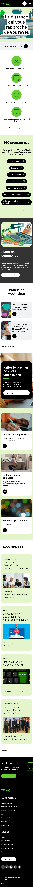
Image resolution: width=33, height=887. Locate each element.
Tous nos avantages (15, 128)
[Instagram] (15, 867)
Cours (3, 837)
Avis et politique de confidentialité (10, 877)
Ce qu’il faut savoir (9, 275)
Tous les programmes (15, 211)
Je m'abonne (7, 776)
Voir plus (4, 750)
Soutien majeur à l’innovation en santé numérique (12, 710)
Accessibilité (4, 880)
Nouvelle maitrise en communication (13, 663)
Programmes (5, 841)
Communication (15, 161)
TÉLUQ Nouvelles (7, 803)
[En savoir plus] (26, 46)
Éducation (15, 168)
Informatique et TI (15, 181)
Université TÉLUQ (6, 882)
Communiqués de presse (9, 807)
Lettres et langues (15, 188)
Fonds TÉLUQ (5, 818)
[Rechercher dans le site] (24, 3)
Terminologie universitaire (9, 852)
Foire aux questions (7, 848)
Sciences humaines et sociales (10, 202)
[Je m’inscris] (14, 314)
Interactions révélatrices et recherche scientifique (15, 565)
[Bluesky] (11, 867)
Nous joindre (7, 859)
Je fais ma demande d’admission (12, 392)
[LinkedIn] (7, 867)
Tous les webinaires (7, 346)
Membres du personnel (8, 810)
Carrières (4, 822)
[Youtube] (19, 867)
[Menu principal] (30, 3)
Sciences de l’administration (15, 195)
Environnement (15, 175)
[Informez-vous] (5, 491)
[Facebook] (3, 867)
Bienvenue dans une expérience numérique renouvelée (15, 616)
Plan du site (5, 825)
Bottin (3, 814)
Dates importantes (7, 844)
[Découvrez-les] (5, 530)
